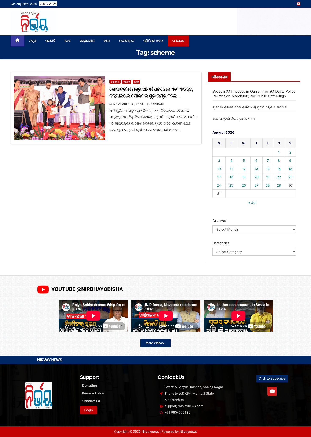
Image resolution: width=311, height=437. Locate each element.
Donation (89, 385)
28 (268, 185)
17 (219, 177)
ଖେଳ (107, 40)
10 (219, 169)
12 (244, 169)
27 (257, 185)
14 (268, 169)
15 (279, 169)
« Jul (252, 202)
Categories (220, 243)
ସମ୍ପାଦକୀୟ (87, 40)
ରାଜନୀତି (50, 40)
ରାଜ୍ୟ (32, 40)
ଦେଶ (67, 40)
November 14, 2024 (128, 104)
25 (231, 185)
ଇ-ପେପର (178, 40)
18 (231, 177)
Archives (219, 220)
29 (279, 185)
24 (219, 185)
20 (257, 177)
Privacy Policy (93, 393)
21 (268, 177)
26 (244, 185)
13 (256, 169)
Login (88, 410)
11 (231, 169)
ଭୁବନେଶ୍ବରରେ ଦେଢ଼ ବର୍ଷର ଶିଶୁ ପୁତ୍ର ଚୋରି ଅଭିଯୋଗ (249, 107)
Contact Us (91, 400)
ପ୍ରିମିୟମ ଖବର (153, 40)
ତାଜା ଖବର (115, 81)
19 (244, 177)
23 (290, 177)
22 (279, 177)
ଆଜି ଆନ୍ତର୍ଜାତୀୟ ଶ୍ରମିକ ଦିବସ (233, 118)
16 (290, 169)
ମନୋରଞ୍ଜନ (126, 40)
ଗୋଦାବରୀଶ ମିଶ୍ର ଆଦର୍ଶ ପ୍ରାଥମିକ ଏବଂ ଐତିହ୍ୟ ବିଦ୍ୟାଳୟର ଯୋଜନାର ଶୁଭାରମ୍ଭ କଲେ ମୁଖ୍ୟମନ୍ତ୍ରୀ (151, 95)
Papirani (157, 104)
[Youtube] (272, 391)
